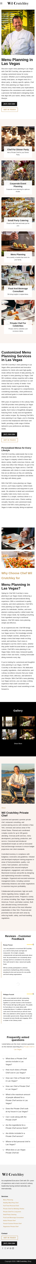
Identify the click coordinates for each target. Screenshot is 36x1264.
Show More (18, 744)
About (3, 808)
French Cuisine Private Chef (12, 1223)
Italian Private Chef (9, 1220)
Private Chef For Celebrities (18, 324)
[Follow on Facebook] (3, 1248)
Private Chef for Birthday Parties (13, 1208)
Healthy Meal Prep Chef (10, 1202)
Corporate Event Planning (18, 185)
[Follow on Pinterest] (10, 1248)
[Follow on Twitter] (8, 1248)
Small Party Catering (18, 220)
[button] (1, 3)
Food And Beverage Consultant (18, 290)
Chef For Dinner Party (18, 149)
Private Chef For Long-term (12, 1211)
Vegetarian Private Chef (10, 1226)
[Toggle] (3, 1059)
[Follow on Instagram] (5, 1248)
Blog (29, 1261)
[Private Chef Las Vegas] (18, 3)
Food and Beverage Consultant (13, 1217)
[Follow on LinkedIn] (13, 1248)
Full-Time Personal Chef (11, 1205)
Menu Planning (18, 254)
